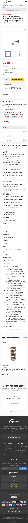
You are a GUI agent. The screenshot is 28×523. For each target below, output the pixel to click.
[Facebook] (9, 511)
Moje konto (21, 448)
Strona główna (5, 5)
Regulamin (7, 452)
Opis (3, 145)
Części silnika (22, 5)
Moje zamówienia (21, 450)
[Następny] (25, 337)
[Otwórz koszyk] (25, 2)
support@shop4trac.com (14, 437)
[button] (11, 412)
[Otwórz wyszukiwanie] (19, 2)
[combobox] (14, 127)
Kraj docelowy (5, 124)
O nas (21, 452)
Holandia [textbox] (5, 127)
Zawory (4, 7)
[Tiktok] (15, 511)
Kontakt (7, 446)
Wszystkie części (13, 5)
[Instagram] (12, 511)
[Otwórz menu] (2, 2)
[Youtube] (19, 511)
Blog (21, 455)
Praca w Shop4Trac (20, 446)
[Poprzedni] (23, 337)
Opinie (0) (18, 146)
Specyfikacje (10, 145)
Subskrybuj (22, 468)
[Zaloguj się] (22, 2)
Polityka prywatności (7, 454)
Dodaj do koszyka (17, 79)
